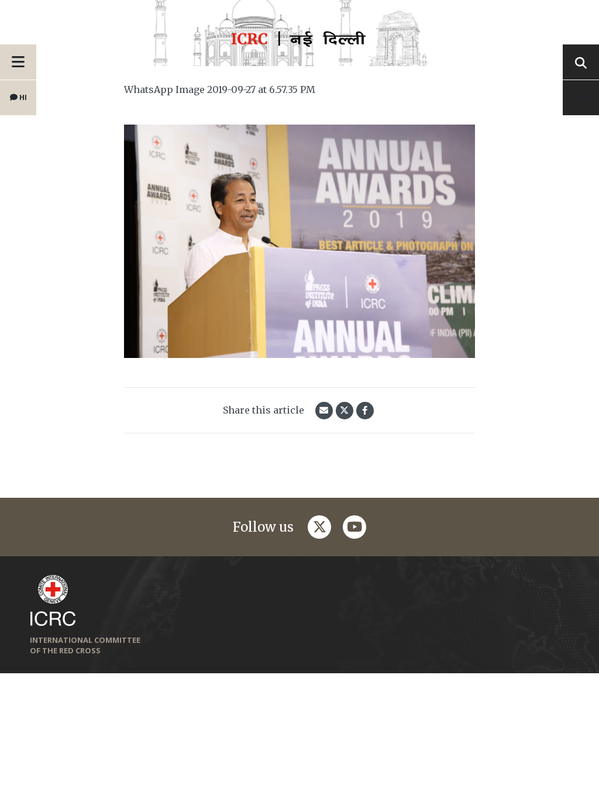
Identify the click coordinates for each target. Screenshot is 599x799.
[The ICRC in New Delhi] (299, 38)
